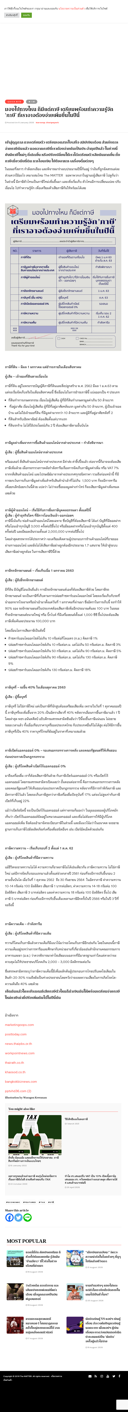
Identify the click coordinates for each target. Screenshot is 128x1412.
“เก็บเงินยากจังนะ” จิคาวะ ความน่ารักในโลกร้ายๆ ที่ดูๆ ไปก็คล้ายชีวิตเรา (103, 1257)
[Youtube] (107, 1377)
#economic (13, 1202)
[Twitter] (18, 1217)
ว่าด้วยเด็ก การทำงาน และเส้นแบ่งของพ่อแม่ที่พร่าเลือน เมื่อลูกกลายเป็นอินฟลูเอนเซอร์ (42, 1292)
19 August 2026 (95, 1347)
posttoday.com (15, 1034)
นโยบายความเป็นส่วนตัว (71, 8)
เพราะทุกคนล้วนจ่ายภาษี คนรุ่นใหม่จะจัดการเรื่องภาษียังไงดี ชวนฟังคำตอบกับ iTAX (32, 1177)
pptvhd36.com (16, 1090)
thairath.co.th (14, 1062)
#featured (29, 1202)
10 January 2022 (18, 1165)
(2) (29, 1090)
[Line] (27, 1217)
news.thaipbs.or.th (18, 1043)
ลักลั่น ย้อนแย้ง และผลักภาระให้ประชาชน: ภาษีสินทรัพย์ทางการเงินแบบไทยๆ (33, 1159)
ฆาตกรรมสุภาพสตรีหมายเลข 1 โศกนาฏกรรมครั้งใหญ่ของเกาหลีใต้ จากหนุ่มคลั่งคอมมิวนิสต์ (43, 1325)
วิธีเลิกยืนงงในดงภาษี (76, 1119)
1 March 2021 (73, 1123)
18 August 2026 (35, 1272)
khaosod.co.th (15, 1071)
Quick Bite (14, 101)
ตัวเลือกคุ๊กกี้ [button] (12, 15)
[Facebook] (9, 1217)
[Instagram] (101, 1377)
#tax (42, 1202)
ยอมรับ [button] (26, 15)
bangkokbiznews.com (21, 1081)
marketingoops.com (19, 1024)
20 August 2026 (95, 1300)
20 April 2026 (73, 1187)
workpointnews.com (19, 1052)
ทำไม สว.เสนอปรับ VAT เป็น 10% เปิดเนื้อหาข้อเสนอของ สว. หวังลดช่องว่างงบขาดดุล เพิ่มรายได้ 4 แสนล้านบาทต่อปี (91, 1179)
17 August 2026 (35, 1338)
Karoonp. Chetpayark (47, 122)
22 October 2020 (18, 1184)
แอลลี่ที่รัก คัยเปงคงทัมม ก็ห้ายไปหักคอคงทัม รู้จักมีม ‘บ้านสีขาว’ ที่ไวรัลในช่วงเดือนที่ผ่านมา (43, 1259)
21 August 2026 (95, 1267)
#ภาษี (51, 1202)
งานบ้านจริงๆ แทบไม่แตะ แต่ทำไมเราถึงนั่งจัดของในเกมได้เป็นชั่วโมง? (103, 1290)
